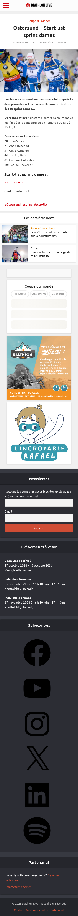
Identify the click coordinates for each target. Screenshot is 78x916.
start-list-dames (14, 182)
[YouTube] (37, 703)
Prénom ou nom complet (21, 496)
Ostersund (13, 204)
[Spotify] (37, 845)
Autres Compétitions (43, 228)
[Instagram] (37, 739)
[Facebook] (37, 668)
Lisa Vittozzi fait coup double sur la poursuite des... (50, 234)
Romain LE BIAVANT (54, 42)
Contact (19, 910)
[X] (37, 774)
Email (8, 511)
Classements (38, 294)
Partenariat (57, 910)
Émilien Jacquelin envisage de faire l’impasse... (50, 254)
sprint (28, 204)
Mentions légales (37, 910)
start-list (41, 204)
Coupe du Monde (39, 21)
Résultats (20, 294)
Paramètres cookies (18, 887)
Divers (34, 248)
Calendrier (58, 294)
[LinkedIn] (37, 810)
